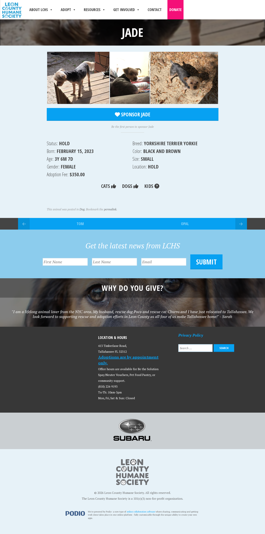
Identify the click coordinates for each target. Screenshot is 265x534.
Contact (155, 9)
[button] (78, 77)
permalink (110, 209)
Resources (92, 9)
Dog (82, 209)
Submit (206, 261)
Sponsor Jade (135, 114)
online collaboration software (141, 511)
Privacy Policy (190, 335)
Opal (185, 223)
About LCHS (38, 9)
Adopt (66, 9)
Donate (175, 9)
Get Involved (124, 9)
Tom (80, 223)
